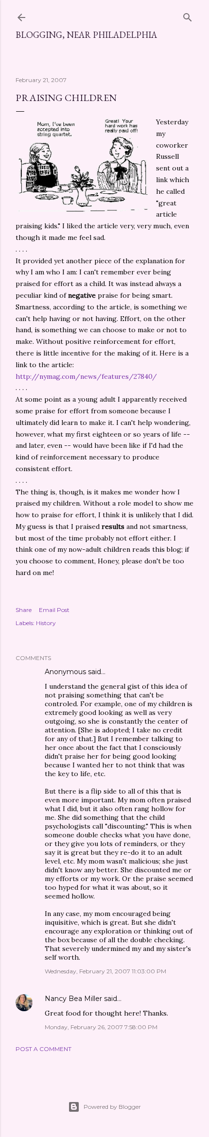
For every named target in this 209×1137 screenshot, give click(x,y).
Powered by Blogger (112, 1106)
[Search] (187, 15)
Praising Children (66, 97)
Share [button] (24, 609)
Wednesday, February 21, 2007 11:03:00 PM (105, 971)
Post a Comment (43, 1048)
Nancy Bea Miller (73, 998)
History (46, 623)
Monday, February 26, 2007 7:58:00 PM (101, 1027)
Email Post (54, 609)
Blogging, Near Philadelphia (86, 34)
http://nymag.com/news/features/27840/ (86, 376)
